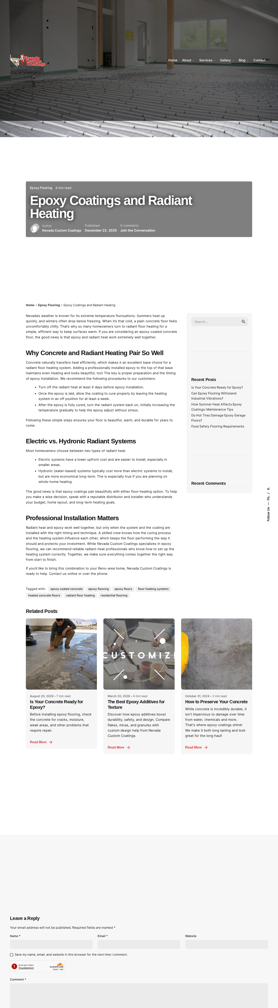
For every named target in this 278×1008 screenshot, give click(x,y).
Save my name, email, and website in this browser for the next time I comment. (71, 954)
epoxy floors (123, 589)
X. (268, 488)
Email (103, 936)
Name (15, 936)
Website (190, 936)
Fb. (268, 497)
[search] (243, 321)
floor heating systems (153, 589)
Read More (38, 742)
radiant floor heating (80, 595)
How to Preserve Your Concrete (216, 701)
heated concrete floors (44, 595)
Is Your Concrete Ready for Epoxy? (217, 387)
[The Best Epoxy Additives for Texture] (138, 654)
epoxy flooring (98, 589)
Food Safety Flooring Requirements (217, 426)
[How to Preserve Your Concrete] (216, 654)
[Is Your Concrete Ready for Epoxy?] (61, 654)
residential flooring (114, 595)
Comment (18, 979)
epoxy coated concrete (66, 589)
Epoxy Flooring (41, 188)
